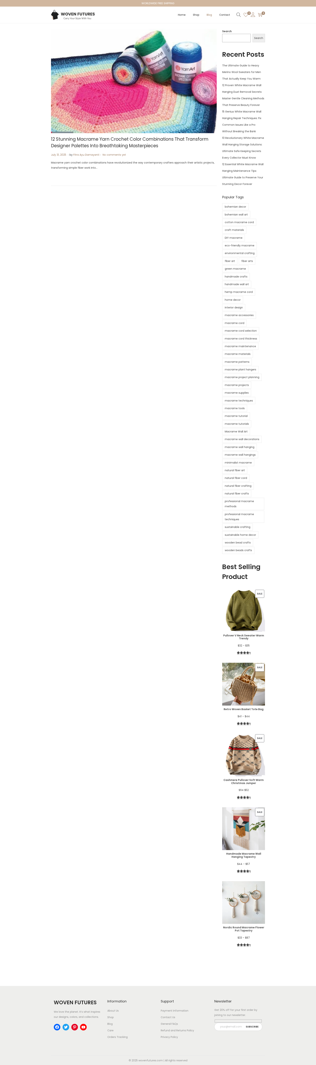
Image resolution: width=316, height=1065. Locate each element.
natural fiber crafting (238, 486)
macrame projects (237, 385)
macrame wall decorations (242, 439)
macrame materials (238, 354)
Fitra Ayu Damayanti (86, 155)
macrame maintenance (240, 346)
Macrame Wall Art (236, 431)
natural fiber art (235, 470)
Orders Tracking (117, 1037)
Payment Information (174, 1010)
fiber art (230, 261)
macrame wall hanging (239, 447)
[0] (246, 15)
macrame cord (234, 323)
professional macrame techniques (239, 516)
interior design (234, 307)
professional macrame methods (239, 503)
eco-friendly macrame (239, 245)
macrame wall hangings (240, 455)
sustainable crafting (237, 527)
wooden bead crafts (238, 542)
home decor (233, 300)
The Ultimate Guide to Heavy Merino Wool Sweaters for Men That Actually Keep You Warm (241, 72)
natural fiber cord (236, 478)
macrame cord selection (241, 331)
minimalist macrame (238, 462)
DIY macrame (233, 238)
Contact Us (168, 1017)
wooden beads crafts (238, 550)
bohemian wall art (236, 214)
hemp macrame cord (239, 292)
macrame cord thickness (241, 338)
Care (110, 1030)
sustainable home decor (240, 535)
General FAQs (169, 1024)
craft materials (234, 230)
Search (227, 31)
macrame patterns (237, 362)
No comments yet (114, 155)
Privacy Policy (169, 1037)
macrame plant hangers (240, 369)
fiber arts (247, 261)
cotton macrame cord (239, 222)
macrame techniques (239, 400)
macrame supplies (237, 393)
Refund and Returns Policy (177, 1030)
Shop (110, 1017)
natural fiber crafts (237, 493)
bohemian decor (235, 207)
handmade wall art (237, 284)
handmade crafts (236, 276)
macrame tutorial (236, 416)
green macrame (235, 269)
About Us (113, 1010)
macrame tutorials (237, 424)
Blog (110, 1024)
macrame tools (235, 408)
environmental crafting (240, 253)
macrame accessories (239, 315)
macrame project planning (242, 377)
